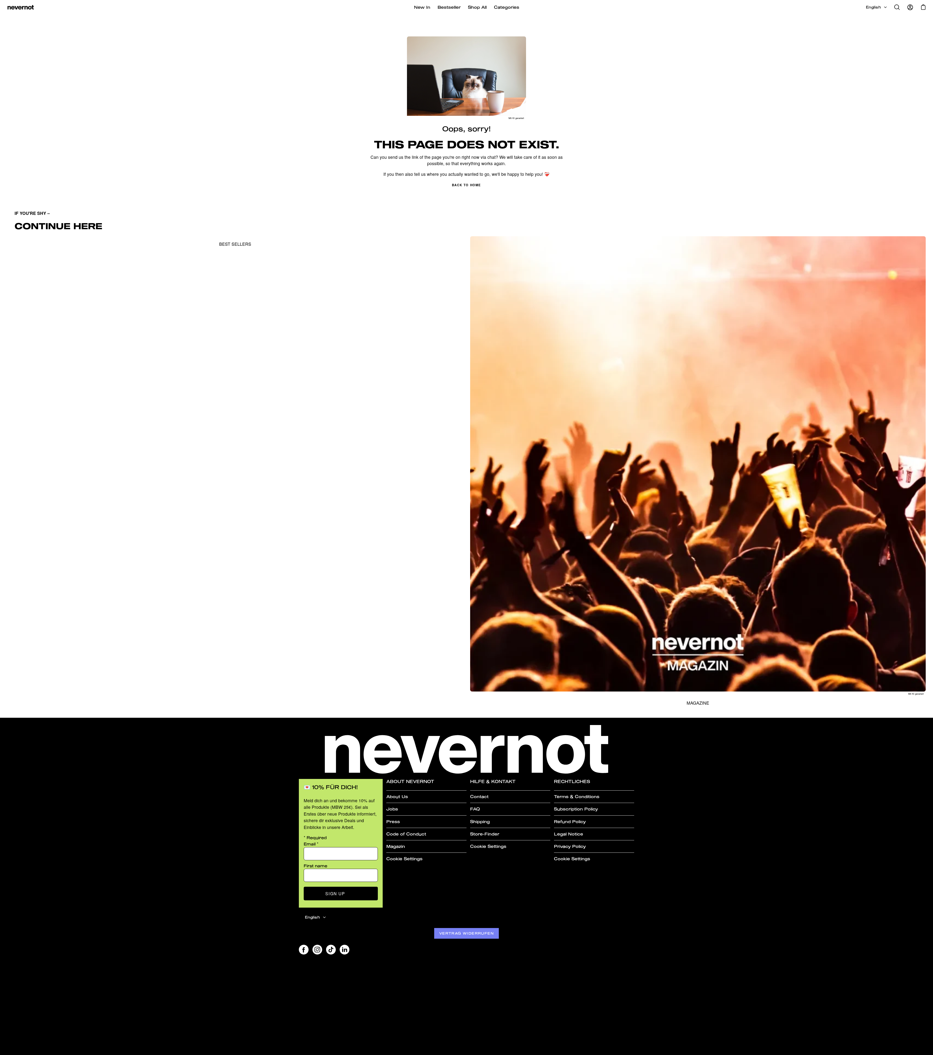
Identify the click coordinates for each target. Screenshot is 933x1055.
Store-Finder (484, 834)
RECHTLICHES (572, 781)
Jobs (392, 809)
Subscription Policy (576, 809)
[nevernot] (20, 7)
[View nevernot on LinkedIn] (344, 949)
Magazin (395, 846)
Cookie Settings (404, 858)
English (873, 7)
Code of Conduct (406, 834)
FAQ (475, 809)
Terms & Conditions (576, 796)
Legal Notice (568, 834)
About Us (397, 796)
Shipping (480, 821)
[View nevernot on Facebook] (304, 949)
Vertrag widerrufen (466, 933)
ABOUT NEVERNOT (410, 781)
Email (311, 844)
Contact (479, 796)
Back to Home (466, 185)
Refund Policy (570, 821)
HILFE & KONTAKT (493, 781)
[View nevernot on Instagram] (317, 949)
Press (393, 821)
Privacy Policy (570, 846)
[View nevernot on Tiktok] (331, 949)
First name (315, 865)
